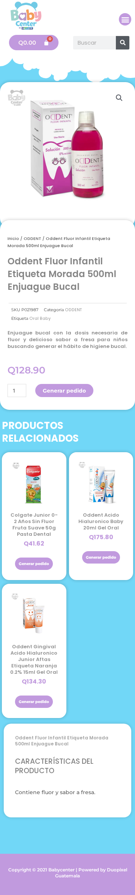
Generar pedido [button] (34, 563)
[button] (125, 19)
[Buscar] (122, 42)
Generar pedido (64, 390)
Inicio (13, 238)
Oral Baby (40, 318)
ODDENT (32, 238)
